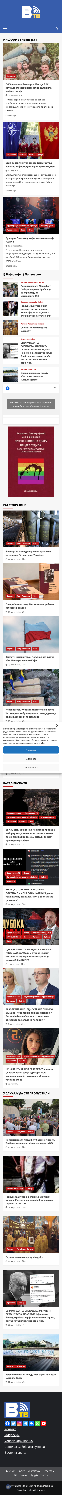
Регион (22, 154)
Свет (31, 154)
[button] (57, 725)
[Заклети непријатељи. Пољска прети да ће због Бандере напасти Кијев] (31, 634)
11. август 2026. (14, 904)
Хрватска (32, 369)
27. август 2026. (14, 559)
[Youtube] (43, 1423)
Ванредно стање (14, 813)
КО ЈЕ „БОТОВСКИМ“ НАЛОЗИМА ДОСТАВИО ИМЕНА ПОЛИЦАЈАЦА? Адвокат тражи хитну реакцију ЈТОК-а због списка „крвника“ (30, 895)
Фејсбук (9, 1470)
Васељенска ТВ (31, 813)
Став (31, 230)
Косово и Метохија (29, 302)
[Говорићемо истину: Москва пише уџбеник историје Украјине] (31, 581)
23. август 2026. (14, 844)
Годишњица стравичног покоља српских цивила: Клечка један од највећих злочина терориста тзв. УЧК (36, 311)
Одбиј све (31, 758)
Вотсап (24, 1474)
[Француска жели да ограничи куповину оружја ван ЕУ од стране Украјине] (31, 529)
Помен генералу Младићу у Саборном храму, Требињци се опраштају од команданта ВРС (36, 291)
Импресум (12, 1435)
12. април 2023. (14, 170)
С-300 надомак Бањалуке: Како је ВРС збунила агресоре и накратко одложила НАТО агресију (29, 88)
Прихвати (31, 750)
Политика (11, 154)
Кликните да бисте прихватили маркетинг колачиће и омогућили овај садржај (31, 404)
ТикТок (44, 1474)
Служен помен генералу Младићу (24, 1257)
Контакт (10, 1429)
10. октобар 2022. (15, 246)
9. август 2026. (14, 964)
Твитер (21, 1470)
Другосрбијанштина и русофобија (22, 225)
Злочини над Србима (42, 932)
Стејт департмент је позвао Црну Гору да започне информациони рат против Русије (30, 164)
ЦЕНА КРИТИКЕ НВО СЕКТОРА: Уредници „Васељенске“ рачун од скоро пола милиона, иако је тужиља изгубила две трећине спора (29, 1074)
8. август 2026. (14, 1024)
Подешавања (31, 767)
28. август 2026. (14, 1147)
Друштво (25, 339)
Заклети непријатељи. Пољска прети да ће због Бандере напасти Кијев (30, 658)
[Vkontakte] (31, 1423)
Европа (10, 543)
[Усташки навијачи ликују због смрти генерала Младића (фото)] (10, 374)
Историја (11, 76)
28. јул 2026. (13, 1084)
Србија (40, 154)
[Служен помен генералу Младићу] (10, 326)
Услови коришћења (18, 1441)
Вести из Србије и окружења (24, 1446)
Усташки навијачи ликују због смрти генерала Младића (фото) (34, 376)
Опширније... (11, 115)
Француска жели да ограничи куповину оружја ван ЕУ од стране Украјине (28, 553)
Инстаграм (34, 1470)
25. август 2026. (14, 721)
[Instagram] (19, 1423)
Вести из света (15, 1452)
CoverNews (23, 1489)
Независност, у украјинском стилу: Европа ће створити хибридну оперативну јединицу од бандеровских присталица (31, 713)
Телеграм (48, 1470)
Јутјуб (34, 1474)
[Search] (57, 28)
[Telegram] (25, 1423)
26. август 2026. (14, 612)
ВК (15, 1474)
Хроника (11, 881)
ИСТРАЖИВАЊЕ (47, 817)
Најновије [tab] (13, 274)
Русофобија (12, 230)
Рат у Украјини (47, 225)
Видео (26, 873)
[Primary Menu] (6, 28)
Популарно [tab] (32, 274)
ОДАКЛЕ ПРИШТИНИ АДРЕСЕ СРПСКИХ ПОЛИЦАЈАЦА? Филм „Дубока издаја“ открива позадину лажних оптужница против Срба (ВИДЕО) (28, 955)
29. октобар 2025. (15, 95)
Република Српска (36, 282)
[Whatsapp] (37, 1423)
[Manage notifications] (8, 1486)
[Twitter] (13, 1423)
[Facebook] (7, 1423)
